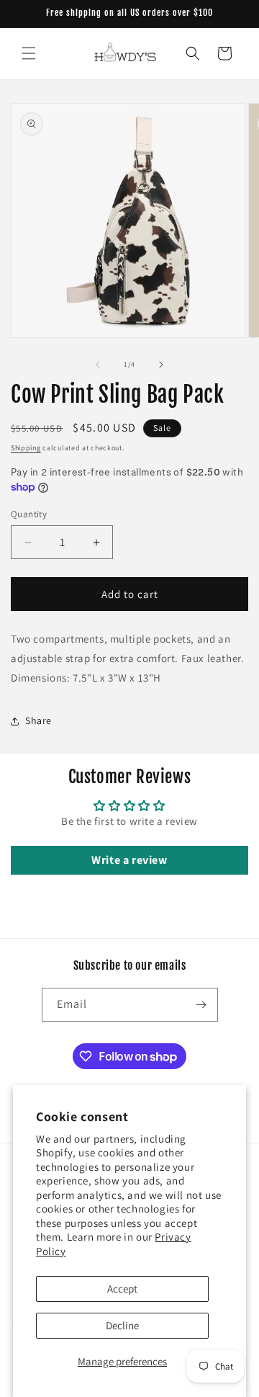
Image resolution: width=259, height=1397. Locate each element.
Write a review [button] (129, 859)
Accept (122, 1288)
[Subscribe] (201, 1005)
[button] (29, 53)
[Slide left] (98, 364)
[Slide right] (161, 364)
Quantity (29, 514)
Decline (122, 1325)
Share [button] (38, 720)
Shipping (26, 447)
